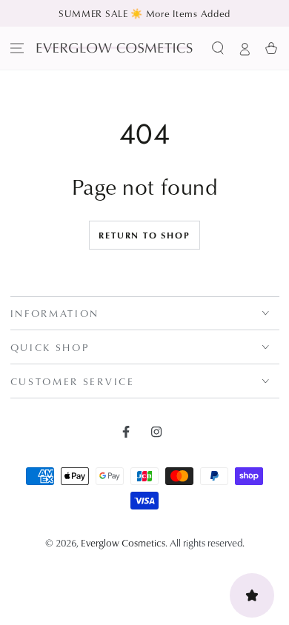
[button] (218, 48)
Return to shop (144, 235)
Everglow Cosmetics (123, 542)
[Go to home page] (114, 48)
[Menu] (17, 48)
